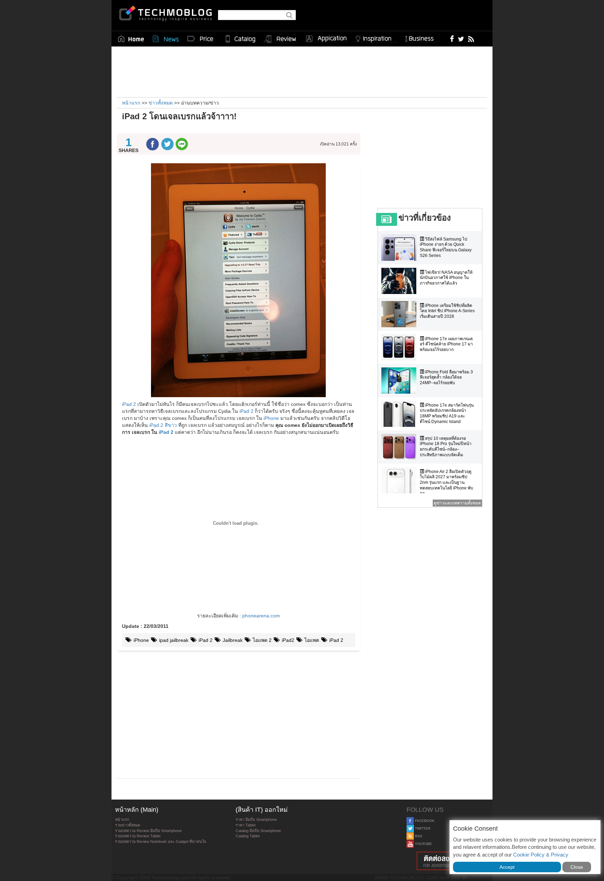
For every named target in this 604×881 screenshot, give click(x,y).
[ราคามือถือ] (200, 38)
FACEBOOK (424, 821)
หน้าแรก (122, 819)
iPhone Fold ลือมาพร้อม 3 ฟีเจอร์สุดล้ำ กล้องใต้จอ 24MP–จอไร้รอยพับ (446, 377)
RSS (418, 836)
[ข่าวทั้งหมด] (165, 38)
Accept (507, 867)
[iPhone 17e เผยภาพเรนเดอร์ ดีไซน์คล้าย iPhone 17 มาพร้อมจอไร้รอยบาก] (400, 347)
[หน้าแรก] (131, 38)
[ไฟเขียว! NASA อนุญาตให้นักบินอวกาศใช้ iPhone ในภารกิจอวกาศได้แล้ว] (400, 281)
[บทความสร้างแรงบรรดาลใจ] (375, 37)
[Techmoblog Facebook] (452, 38)
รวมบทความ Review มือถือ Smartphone (148, 831)
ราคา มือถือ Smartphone (256, 819)
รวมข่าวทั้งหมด (127, 825)
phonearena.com (261, 615)
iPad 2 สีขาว (163, 425)
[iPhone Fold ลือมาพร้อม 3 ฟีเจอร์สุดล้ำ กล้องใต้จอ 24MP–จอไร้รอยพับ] (400, 380)
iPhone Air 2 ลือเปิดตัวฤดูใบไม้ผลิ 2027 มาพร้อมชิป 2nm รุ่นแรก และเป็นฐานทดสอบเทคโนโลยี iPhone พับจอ (446, 482)
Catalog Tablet (248, 836)
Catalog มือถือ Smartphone (258, 831)
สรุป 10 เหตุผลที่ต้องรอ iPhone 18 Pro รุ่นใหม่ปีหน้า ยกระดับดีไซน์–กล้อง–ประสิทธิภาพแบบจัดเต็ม (446, 446)
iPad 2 (129, 404)
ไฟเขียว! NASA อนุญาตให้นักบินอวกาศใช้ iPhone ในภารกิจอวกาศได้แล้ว (446, 278)
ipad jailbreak (173, 640)
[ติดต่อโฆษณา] (448, 861)
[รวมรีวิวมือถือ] (280, 39)
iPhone (271, 418)
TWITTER (422, 828)
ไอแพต (311, 640)
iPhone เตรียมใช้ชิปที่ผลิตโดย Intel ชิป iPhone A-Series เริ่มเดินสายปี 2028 (447, 311)
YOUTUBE (423, 844)
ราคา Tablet (246, 825)
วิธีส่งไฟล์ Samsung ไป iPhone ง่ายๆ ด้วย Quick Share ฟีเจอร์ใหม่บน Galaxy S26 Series (446, 247)
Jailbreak (232, 640)
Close (576, 867)
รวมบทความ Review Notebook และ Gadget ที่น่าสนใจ (160, 841)
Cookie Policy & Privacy (540, 855)
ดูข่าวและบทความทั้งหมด (457, 503)
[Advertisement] (302, 71)
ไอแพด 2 (261, 640)
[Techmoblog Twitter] (461, 38)
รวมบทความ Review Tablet (137, 836)
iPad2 (287, 640)
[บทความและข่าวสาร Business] (421, 37)
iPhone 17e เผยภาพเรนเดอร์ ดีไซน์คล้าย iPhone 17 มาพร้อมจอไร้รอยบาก (446, 344)
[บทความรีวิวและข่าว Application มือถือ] (325, 38)
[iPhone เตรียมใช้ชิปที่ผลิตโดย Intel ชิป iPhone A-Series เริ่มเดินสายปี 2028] (400, 314)
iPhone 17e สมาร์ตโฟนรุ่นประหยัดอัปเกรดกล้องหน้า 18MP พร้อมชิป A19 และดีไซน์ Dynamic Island (447, 413)
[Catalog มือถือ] (240, 38)
